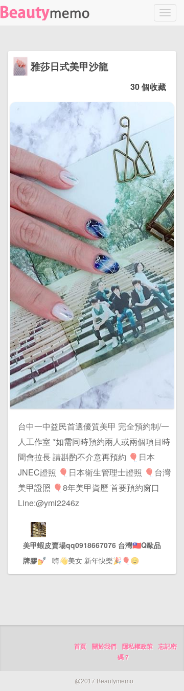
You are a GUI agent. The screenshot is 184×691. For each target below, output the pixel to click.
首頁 (80, 646)
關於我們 (104, 646)
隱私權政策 (137, 646)
